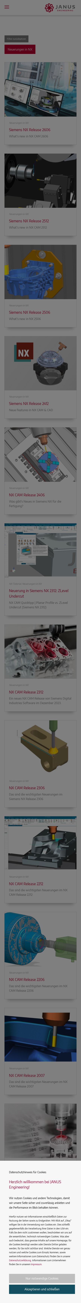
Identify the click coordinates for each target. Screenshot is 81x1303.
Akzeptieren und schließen (42, 1289)
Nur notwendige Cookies (42, 1278)
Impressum (36, 1264)
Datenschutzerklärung (20, 1260)
